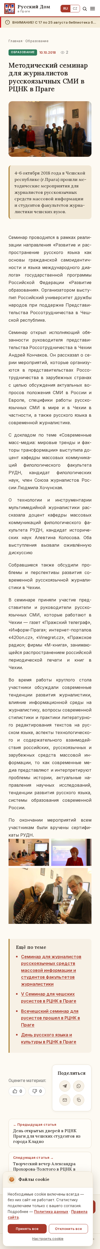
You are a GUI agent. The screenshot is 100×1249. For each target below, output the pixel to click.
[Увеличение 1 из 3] (42, 845)
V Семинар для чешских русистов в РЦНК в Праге (48, 997)
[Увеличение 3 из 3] (84, 875)
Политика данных (51, 1212)
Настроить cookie (47, 1238)
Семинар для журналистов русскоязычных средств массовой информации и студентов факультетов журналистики (51, 970)
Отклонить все (68, 1228)
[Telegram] (64, 1086)
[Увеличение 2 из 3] (84, 845)
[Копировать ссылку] (78, 1100)
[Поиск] (84, 8)
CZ (75, 8)
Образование (37, 41)
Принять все (27, 1228)
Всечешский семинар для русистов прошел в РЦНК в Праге (50, 1017)
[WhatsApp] (78, 1086)
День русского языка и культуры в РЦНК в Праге (48, 1038)
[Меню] (92, 8)
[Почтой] (64, 1100)
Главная (15, 41)
